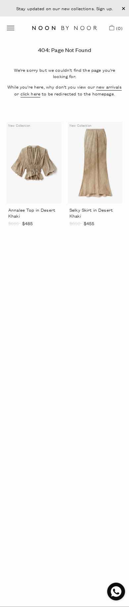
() (118, 29)
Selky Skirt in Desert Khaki (91, 213)
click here (30, 94)
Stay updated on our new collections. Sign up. (64, 8)
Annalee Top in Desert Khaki (31, 213)
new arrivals (109, 87)
